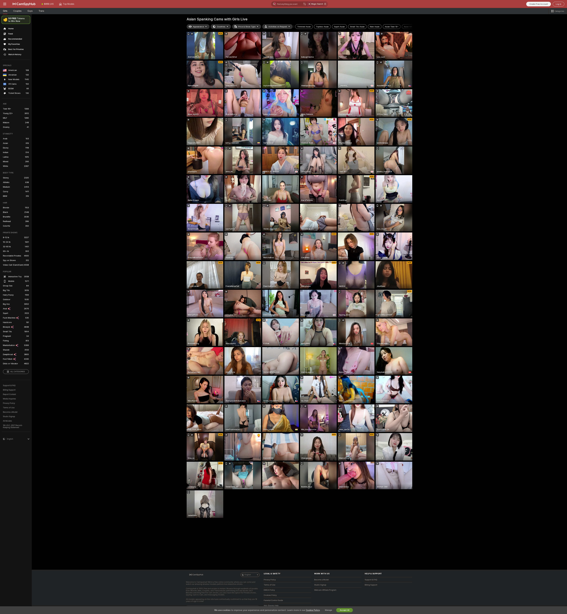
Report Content (9, 394)
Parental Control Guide (273, 600)
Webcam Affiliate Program (325, 590)
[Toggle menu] (4, 4)
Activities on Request (277, 27)
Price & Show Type (246, 27)
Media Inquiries (9, 399)
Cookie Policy (313, 610)
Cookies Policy (270, 595)
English (248, 575)
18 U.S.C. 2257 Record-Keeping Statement (13, 426)
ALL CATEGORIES (17, 372)
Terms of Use (8, 408)
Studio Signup (9, 416)
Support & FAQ (9, 385)
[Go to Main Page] (24, 4)
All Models (7, 421)
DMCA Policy (269, 590)
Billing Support (9, 390)
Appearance (198, 27)
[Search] (305, 4)
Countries (221, 27)
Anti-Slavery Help (271, 606)
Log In (558, 4)
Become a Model (10, 412)
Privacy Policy (9, 403)
